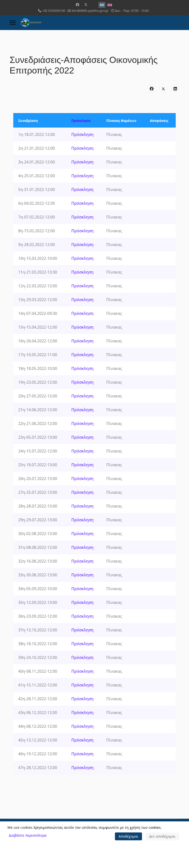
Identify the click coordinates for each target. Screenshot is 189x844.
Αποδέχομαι (128, 836)
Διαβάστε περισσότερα (28, 835)
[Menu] (13, 22)
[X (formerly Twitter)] (163, 88)
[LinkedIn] (175, 88)
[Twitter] (86, 4)
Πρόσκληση (81, 120)
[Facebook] (77, 4)
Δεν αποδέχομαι (162, 836)
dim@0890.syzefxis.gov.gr (90, 11)
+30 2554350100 (53, 11)
